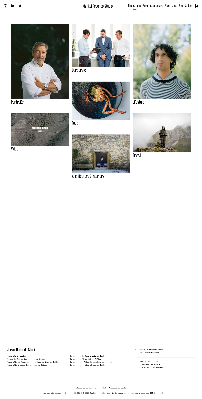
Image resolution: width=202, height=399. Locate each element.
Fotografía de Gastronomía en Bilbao (88, 356)
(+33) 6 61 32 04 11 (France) (149, 367)
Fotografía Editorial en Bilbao (85, 359)
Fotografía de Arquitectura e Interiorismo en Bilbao (33, 362)
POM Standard (156, 393)
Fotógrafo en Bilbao (16, 356)
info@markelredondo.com (146, 361)
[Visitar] (5, 5)
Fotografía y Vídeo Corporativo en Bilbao (91, 362)
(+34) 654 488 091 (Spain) (148, 364)
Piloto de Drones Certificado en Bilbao (26, 359)
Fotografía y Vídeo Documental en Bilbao (27, 365)
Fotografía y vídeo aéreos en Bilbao (88, 365)
